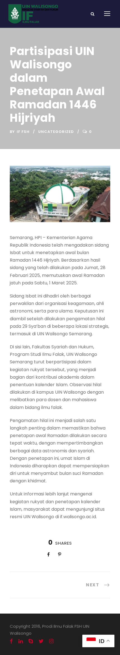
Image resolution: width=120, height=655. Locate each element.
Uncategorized (56, 131)
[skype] (30, 641)
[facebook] (11, 641)
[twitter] (41, 641)
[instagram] (51, 641)
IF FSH (23, 131)
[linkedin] (20, 641)
